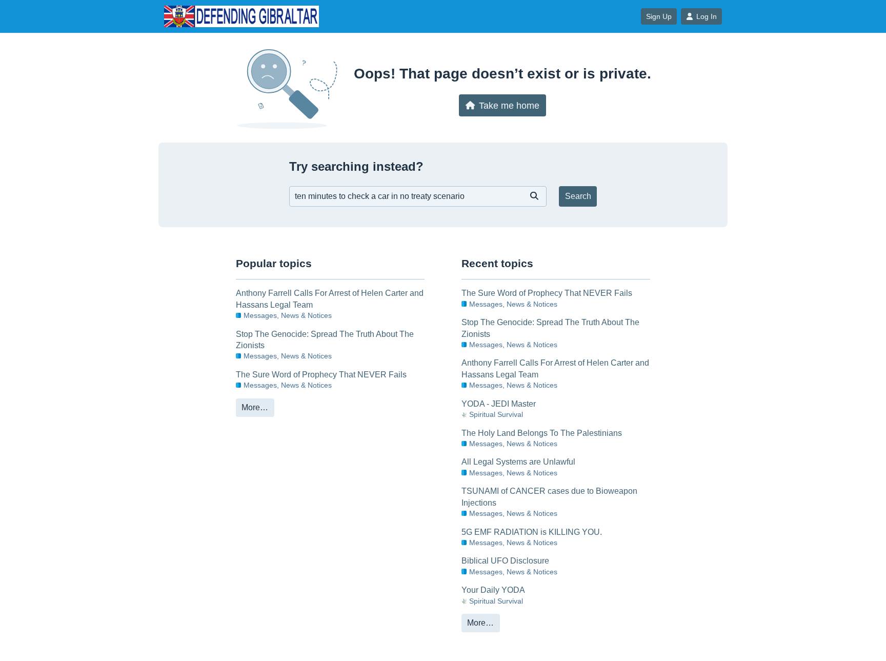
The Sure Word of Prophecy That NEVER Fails (321, 374)
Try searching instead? (356, 166)
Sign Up (659, 16)
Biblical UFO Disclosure (505, 560)
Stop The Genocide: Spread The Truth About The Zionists (325, 340)
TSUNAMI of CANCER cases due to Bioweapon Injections (549, 497)
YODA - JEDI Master (498, 403)
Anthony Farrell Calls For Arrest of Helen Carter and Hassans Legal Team (330, 299)
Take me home (509, 105)
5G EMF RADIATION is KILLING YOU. (531, 532)
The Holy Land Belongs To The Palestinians (541, 433)
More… (254, 407)
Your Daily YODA (493, 590)
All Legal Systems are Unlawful (518, 461)
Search (578, 196)
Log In (706, 16)
